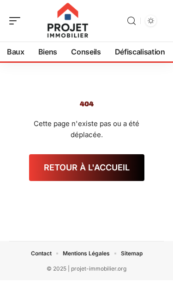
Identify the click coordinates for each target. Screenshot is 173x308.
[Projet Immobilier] (66, 21)
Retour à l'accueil (87, 167)
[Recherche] (131, 21)
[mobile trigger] (17, 21)
